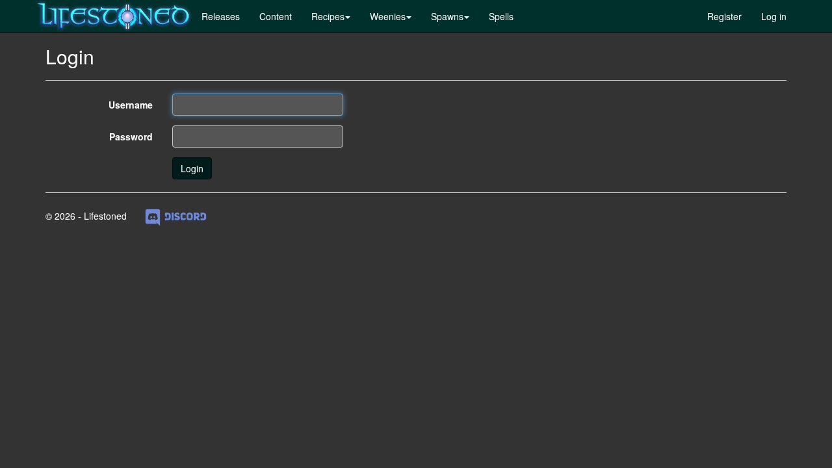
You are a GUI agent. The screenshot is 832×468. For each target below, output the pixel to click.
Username (131, 104)
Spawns (447, 16)
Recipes (327, 16)
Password (131, 136)
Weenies (388, 16)
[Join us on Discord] (175, 215)
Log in (773, 16)
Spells (501, 16)
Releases (221, 16)
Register (724, 16)
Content (275, 16)
